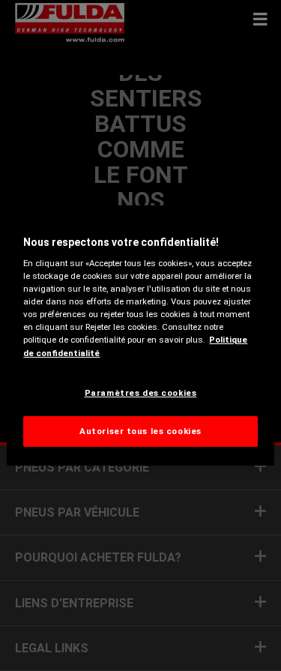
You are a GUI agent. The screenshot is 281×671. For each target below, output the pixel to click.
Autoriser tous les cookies (140, 431)
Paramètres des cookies (141, 393)
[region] (140, 335)
